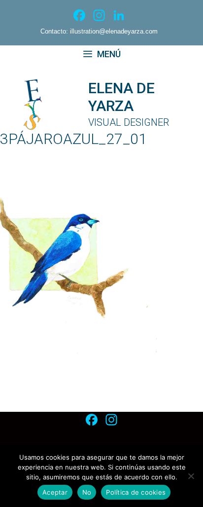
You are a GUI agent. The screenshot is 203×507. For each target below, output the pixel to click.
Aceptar (55, 492)
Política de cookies (136, 492)
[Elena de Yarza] (43, 104)
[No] (191, 476)
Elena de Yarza (121, 96)
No (87, 492)
